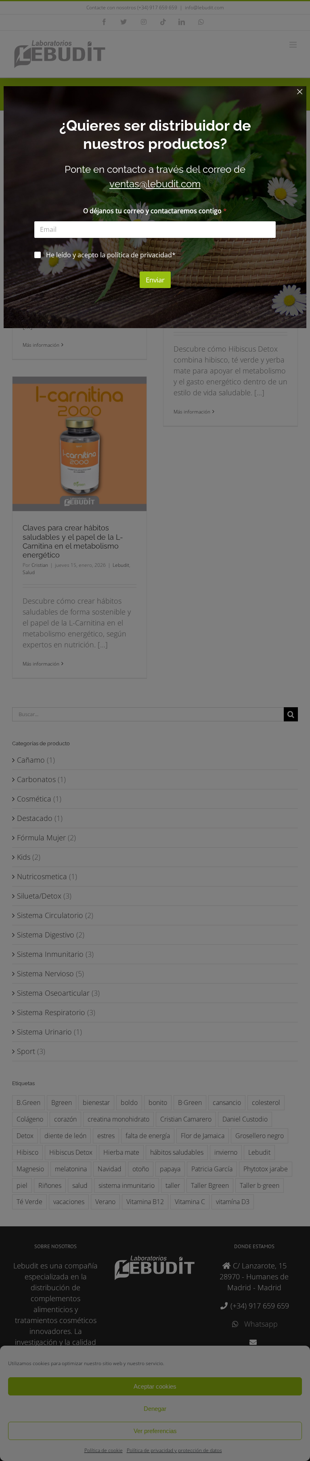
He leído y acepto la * (111, 255)
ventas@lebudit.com (155, 184)
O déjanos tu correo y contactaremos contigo (155, 211)
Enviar (155, 279)
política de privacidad (139, 254)
